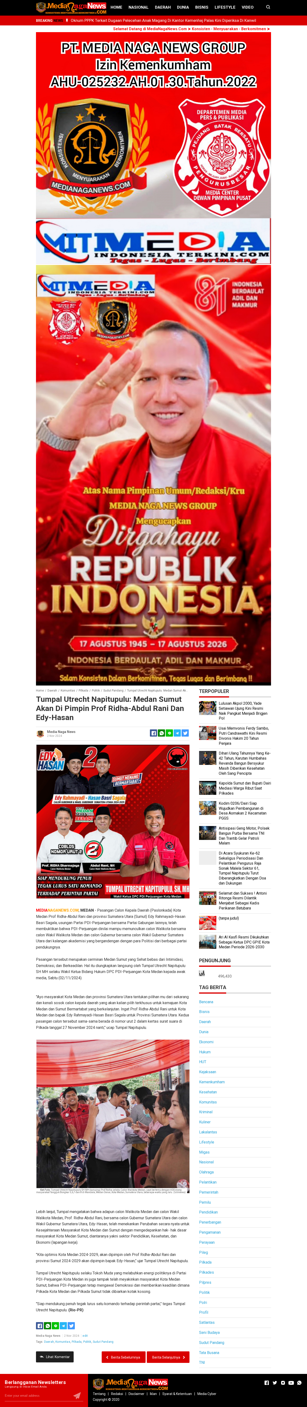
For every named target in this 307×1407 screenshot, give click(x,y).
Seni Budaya (209, 1332)
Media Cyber (206, 1394)
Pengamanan (210, 1232)
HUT (202, 1062)
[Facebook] (39, 1325)
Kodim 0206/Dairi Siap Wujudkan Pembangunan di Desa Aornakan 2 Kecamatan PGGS (242, 811)
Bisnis (201, 7)
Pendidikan (208, 1212)
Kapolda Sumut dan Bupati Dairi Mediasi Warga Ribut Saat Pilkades (245, 788)
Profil (203, 1312)
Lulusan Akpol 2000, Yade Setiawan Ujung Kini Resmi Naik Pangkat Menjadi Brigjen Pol (243, 711)
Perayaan (207, 1242)
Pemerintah (208, 1192)
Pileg (203, 1252)
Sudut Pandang (103, 1341)
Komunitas (62, 1341)
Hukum (205, 1052)
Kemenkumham (212, 1082)
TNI (202, 1362)
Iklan (153, 1394)
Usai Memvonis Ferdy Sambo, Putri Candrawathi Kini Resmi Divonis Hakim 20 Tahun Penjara (244, 735)
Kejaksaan (207, 1072)
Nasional (139, 7)
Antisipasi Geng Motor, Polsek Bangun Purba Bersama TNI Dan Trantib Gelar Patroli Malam (244, 835)
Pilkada (77, 1341)
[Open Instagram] (283, 1383)
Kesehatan (208, 1092)
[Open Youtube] (291, 1383)
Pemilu (205, 1202)
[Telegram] (177, 733)
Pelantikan (208, 1182)
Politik (87, 1341)
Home (116, 7)
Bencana (206, 1002)
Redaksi (117, 1394)
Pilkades (206, 1272)
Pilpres (205, 1282)
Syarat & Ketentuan (177, 1394)
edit (85, 1335)
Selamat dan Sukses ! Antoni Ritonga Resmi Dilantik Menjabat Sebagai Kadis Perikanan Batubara (243, 900)
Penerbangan (210, 1222)
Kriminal (206, 1112)
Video (248, 7)
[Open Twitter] (275, 1383)
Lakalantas (208, 1132)
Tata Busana (209, 1352)
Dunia (183, 7)
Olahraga (206, 1172)
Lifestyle (225, 7)
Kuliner (205, 1122)
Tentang (99, 1394)
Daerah (163, 7)
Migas (204, 1152)
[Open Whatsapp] (299, 1383)
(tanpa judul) (229, 918)
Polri (203, 1302)
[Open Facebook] (267, 1383)
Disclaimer (136, 1394)
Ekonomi (206, 1042)
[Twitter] (71, 1325)
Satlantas (207, 1322)
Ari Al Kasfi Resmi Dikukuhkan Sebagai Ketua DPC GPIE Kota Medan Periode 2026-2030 (244, 942)
